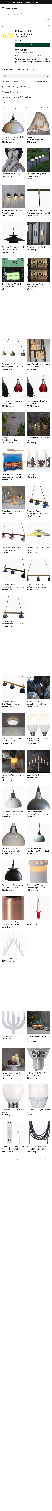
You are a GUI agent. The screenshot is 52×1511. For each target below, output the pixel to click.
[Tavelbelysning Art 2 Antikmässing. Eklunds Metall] (38, 196)
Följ (32, 45)
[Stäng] (50, 2)
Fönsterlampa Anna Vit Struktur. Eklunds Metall (11, 849)
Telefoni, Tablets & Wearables (18, 97)
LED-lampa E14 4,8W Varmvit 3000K (38, 1111)
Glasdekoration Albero (11, 511)
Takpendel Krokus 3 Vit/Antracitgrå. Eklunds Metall (36, 585)
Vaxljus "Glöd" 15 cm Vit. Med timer (11, 1074)
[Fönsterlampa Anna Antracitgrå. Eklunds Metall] (38, 798)
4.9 (30, 34)
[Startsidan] (11, 8)
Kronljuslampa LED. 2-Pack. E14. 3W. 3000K (37, 739)
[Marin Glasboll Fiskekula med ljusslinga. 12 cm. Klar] (38, 350)
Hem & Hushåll (11, 82)
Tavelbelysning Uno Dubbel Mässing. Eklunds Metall (13, 475)
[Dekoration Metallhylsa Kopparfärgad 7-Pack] (13, 908)
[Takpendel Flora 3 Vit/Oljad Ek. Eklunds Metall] (13, 534)
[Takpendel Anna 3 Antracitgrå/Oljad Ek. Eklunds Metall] (13, 570)
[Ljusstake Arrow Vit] (13, 944)
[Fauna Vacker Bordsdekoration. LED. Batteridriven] (38, 123)
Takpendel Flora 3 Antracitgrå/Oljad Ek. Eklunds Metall (38, 512)
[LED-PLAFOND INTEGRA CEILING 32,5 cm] (13, 724)
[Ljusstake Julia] (38, 460)
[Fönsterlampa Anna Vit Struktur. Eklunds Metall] (13, 834)
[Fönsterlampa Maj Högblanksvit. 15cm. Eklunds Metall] (38, 834)
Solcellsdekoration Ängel (12, 174)
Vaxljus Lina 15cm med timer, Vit (13, 776)
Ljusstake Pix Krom (34, 775)
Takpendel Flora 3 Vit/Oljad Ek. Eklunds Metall (13, 549)
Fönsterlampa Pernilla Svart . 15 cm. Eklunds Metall (13, 886)
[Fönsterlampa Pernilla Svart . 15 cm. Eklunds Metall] (13, 871)
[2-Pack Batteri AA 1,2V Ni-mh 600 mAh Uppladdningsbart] (13, 270)
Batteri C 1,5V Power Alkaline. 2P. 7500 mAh (36, 285)
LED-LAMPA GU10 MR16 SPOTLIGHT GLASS (36, 1074)
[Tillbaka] (3, 26)
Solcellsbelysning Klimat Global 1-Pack (36, 175)
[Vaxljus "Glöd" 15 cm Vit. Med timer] (13, 1059)
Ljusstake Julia (32, 474)
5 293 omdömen (21, 37)
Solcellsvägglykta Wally (36, 247)
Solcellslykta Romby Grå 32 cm (38, 439)
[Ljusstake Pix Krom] (38, 761)
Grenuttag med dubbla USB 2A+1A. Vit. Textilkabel (13, 1147)
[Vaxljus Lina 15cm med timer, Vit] (13, 761)
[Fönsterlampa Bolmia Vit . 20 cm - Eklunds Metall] (13, 123)
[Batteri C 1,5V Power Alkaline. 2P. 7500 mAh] (38, 270)
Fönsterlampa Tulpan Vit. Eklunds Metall (37, 402)
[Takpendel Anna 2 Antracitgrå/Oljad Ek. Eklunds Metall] (13, 607)
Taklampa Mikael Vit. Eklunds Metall (38, 549)
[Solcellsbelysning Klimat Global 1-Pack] (38, 160)
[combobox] (26, 14)
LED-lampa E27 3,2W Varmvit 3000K (13, 1111)
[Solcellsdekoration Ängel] (13, 160)
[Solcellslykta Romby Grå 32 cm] (38, 424)
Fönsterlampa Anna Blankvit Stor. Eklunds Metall (13, 813)
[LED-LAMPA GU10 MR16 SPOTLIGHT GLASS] (38, 1059)
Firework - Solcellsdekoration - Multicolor (10, 439)
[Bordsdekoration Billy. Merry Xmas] (38, 1022)
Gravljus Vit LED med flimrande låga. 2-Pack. (36, 886)
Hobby (27, 87)
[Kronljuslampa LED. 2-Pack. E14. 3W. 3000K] (38, 724)
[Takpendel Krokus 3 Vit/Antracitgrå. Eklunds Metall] (38, 570)
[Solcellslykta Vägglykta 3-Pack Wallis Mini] (13, 196)
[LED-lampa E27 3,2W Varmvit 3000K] (13, 1096)
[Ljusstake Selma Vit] (13, 1022)
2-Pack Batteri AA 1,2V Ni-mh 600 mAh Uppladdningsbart (13, 285)
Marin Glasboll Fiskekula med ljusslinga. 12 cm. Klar (38, 365)
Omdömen (23, 69)
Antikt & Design (12, 87)
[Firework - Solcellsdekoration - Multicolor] (13, 424)
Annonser (8, 69)
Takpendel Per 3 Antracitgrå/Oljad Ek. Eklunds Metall (13, 365)
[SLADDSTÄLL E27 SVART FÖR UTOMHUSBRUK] (38, 1132)
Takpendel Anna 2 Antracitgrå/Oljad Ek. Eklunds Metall (13, 622)
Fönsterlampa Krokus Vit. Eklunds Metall (12, 402)
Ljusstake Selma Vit (9, 1036)
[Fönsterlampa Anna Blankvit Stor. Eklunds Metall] (13, 798)
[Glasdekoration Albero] (13, 497)
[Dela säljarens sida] (48, 26)
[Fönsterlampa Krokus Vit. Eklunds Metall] (13, 387)
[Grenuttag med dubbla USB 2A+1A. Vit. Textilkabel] (13, 1132)
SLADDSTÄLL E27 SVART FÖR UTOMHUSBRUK (37, 1147)
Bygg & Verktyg (11, 92)
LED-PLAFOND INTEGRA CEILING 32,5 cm (11, 739)
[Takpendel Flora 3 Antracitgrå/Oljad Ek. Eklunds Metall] (38, 497)
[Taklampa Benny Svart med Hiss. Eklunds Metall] (13, 233)
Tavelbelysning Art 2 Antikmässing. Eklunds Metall (38, 211)
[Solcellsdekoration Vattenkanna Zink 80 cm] (38, 687)
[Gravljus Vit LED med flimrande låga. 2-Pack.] (38, 871)
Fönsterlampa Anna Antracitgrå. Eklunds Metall (37, 813)
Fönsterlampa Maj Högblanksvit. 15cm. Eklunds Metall (38, 849)
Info (34, 69)
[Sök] (47, 14)
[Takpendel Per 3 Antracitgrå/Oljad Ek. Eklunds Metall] (13, 350)
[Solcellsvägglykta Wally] (38, 233)
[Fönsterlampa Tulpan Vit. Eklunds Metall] (38, 387)
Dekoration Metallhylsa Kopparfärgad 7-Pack (11, 923)
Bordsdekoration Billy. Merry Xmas (38, 1037)
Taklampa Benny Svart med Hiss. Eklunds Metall (13, 248)
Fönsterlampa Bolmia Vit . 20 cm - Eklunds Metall (13, 138)
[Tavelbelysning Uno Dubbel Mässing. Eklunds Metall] (13, 460)
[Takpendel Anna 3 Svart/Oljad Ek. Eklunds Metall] (13, 687)
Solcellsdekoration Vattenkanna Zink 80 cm (36, 702)
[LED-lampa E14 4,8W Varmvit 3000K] (38, 1096)
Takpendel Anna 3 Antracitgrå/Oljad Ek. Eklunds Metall (13, 585)
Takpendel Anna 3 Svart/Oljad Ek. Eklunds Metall (11, 702)
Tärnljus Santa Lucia (35, 922)
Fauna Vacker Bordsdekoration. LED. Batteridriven (36, 138)
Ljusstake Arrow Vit (9, 959)
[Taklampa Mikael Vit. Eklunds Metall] (38, 534)
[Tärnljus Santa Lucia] (38, 908)
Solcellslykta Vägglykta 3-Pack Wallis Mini (12, 211)
